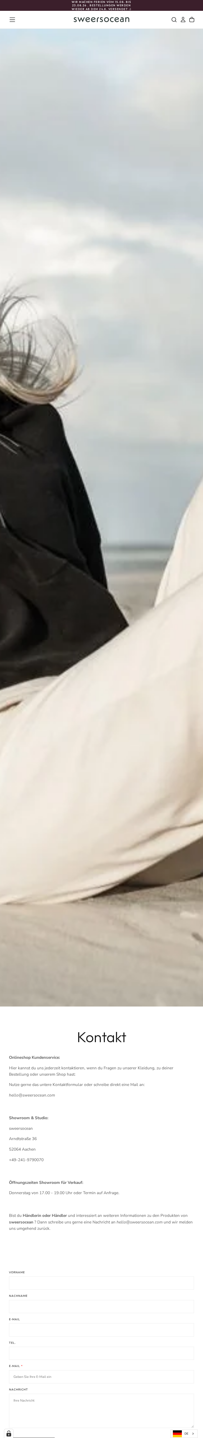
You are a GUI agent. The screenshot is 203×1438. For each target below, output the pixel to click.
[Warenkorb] (191, 19)
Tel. (12, 1343)
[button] (12, 19)
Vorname (17, 1272)
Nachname (18, 1296)
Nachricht (18, 1389)
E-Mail (14, 1319)
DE (186, 1434)
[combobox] (184, 1434)
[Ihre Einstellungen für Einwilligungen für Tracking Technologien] (8, 1433)
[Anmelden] (183, 19)
